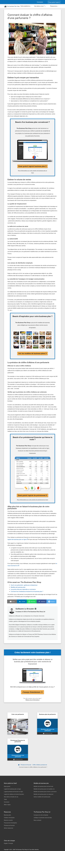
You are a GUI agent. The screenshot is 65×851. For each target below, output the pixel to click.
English (6, 843)
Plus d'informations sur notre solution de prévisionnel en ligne (32, 499)
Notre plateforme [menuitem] (25, 6)
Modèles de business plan (18, 587)
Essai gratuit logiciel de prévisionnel (32, 495)
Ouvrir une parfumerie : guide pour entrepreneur (24, 585)
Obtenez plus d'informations (32, 700)
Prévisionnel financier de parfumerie (17, 741)
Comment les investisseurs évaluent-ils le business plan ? (27, 591)
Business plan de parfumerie (47, 714)
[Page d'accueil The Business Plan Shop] (18, 764)
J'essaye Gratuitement (31, 692)
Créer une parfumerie (17, 714)
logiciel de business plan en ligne (17, 539)
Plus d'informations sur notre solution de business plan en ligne (32, 171)
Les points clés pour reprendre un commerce (23, 589)
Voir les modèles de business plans (32, 353)
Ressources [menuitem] (53, 6)
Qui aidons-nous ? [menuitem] (39, 6)
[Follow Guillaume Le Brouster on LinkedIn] (35, 609)
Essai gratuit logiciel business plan (32, 166)
